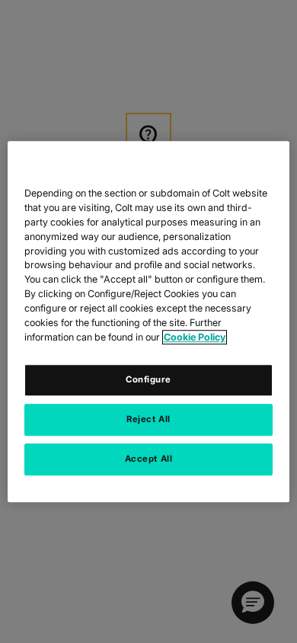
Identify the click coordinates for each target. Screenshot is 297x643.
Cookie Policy (194, 337)
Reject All (148, 419)
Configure (148, 379)
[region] (149, 321)
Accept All (149, 458)
